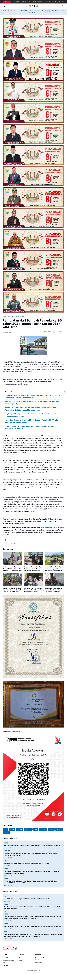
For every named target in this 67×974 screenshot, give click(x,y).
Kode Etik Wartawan (8, 958)
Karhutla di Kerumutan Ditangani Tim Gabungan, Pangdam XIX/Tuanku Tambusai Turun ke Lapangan (31, 421)
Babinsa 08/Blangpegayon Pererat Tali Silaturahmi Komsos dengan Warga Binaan (53, 590)
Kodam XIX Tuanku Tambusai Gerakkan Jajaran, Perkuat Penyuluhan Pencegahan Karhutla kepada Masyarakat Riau (30, 409)
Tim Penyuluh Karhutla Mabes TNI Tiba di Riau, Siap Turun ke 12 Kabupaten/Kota (12, 568)
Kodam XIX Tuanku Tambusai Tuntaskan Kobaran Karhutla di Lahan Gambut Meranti (12, 590)
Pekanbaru (14, 543)
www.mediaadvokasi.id (48, 528)
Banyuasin (7, 851)
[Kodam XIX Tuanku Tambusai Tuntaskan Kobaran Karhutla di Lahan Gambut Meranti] (12, 579)
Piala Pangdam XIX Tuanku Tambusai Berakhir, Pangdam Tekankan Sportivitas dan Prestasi (30, 427)
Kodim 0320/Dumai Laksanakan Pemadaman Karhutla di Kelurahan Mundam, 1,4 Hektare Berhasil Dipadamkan (34, 1)
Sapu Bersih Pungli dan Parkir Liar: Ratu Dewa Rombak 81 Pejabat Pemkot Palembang (32, 845)
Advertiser (5, 965)
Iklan (20, 960)
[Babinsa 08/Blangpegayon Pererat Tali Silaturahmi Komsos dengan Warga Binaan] (54, 579)
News (5, 543)
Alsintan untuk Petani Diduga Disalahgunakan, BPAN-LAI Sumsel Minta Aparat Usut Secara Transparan (32, 907)
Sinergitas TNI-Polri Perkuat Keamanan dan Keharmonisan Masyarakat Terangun (33, 590)
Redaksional (22, 958)
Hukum (6, 843)
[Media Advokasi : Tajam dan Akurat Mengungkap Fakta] (33, 6)
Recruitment (38, 962)
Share (60, 331)
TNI (21, 543)
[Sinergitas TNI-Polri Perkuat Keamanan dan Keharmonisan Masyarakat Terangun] (33, 579)
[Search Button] (62, 6)
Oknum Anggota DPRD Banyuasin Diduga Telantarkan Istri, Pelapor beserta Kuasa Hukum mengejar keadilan (31, 854)
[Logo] (33, 948)
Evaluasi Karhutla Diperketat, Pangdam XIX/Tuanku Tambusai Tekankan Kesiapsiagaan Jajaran (32, 403)
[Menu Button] (4, 6)
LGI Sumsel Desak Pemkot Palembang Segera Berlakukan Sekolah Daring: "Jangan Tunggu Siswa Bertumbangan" (31, 872)
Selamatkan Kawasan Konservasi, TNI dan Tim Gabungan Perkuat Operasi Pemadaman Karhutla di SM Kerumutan (32, 396)
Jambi (5, 861)
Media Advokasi (35, 970)
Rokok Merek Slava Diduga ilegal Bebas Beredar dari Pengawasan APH (27, 863)
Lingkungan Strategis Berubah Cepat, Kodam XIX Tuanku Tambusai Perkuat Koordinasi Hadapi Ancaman (33, 415)
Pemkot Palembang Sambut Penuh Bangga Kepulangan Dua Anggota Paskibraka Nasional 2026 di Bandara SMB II (30, 882)
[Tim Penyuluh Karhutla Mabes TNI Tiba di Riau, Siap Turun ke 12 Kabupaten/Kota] (12, 558)
